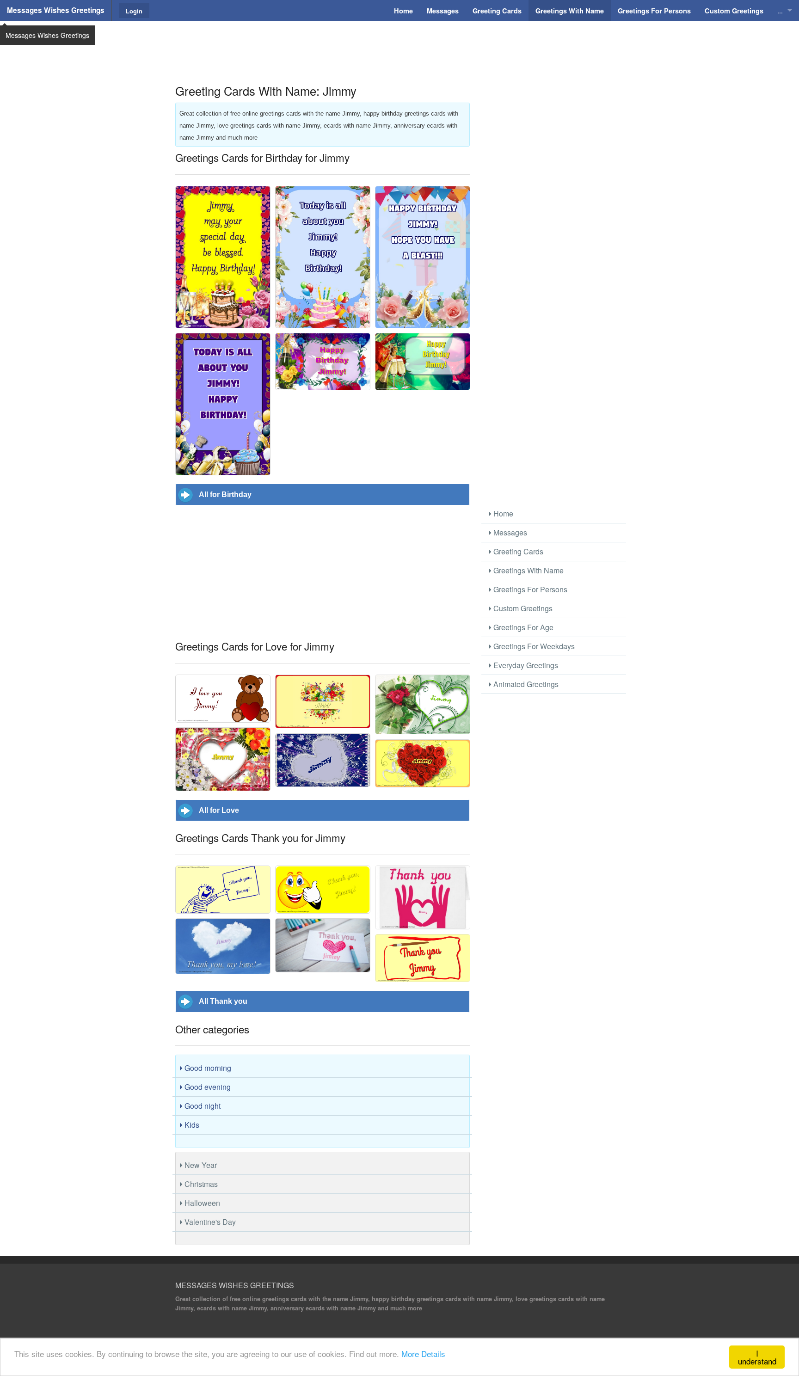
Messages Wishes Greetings (55, 10)
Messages (509, 532)
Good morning (207, 1068)
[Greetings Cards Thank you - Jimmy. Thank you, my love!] (223, 946)
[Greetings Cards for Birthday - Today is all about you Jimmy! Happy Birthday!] (323, 257)
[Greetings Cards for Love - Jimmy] (422, 704)
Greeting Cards (517, 551)
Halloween (201, 1203)
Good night (202, 1105)
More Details (423, 1353)
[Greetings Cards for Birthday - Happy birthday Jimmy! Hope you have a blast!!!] (422, 257)
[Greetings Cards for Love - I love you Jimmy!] (223, 698)
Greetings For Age (522, 627)
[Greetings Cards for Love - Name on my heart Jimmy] (323, 701)
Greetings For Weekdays (533, 646)
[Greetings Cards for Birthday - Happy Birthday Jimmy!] (323, 361)
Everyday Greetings (525, 665)
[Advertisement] (399, 44)
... (780, 10)
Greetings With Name (528, 570)
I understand (757, 1357)
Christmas (200, 1184)
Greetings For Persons (529, 589)
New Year (200, 1165)
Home (502, 513)
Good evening (207, 1086)
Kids (191, 1124)
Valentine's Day (209, 1221)
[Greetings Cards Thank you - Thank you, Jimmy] (223, 889)
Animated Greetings (525, 684)
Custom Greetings (522, 608)
